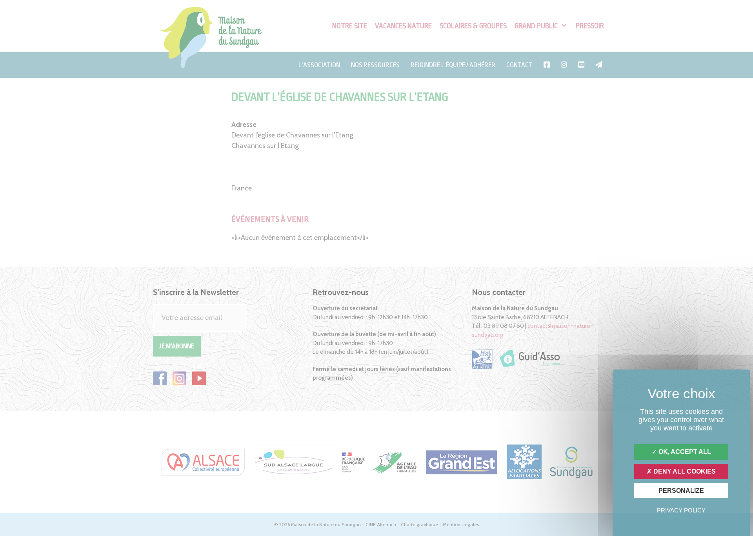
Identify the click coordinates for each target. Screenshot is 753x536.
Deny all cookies (684, 471)
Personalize (681, 490)
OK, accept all (684, 451)
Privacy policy (681, 510)
